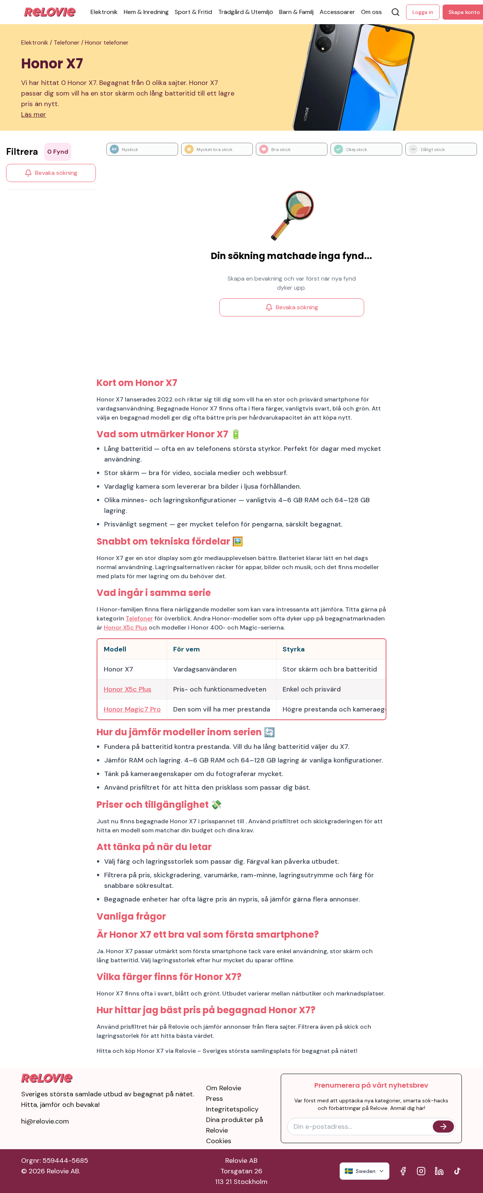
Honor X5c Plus (125, 627)
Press (214, 1098)
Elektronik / (37, 42)
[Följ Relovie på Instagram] (421, 1171)
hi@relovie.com (45, 1121)
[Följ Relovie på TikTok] (457, 1171)
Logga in (422, 12)
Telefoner (139, 618)
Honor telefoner (107, 42)
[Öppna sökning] (395, 12)
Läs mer (33, 114)
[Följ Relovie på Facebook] (403, 1171)
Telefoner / (69, 42)
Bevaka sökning (56, 173)
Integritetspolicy (232, 1109)
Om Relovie (223, 1088)
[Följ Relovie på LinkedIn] (439, 1171)
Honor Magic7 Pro (132, 709)
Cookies (218, 1140)
